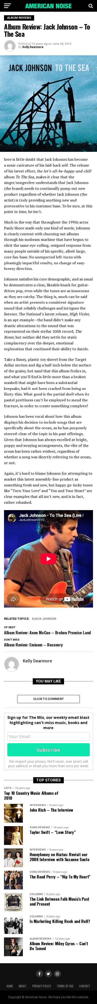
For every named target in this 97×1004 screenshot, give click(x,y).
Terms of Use (65, 986)
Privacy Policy (41, 986)
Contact (84, 986)
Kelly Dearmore (33, 47)
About (23, 986)
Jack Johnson (45, 618)
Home (10, 986)
